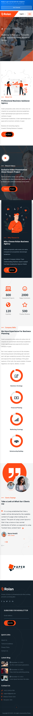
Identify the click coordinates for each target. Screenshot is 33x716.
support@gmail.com (10, 693)
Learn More (7, 134)
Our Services (8, 47)
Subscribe (10, 623)
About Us (4, 640)
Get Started (16, 7)
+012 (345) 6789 (9, 690)
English (22, 14)
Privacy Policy (5, 647)
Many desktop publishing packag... (20, 672)
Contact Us (4, 651)
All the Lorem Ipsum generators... (20, 665)
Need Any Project (9, 189)
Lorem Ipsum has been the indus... (20, 679)
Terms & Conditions (7, 644)
